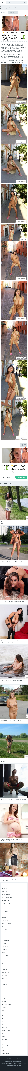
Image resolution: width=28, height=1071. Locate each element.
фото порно (24, 1063)
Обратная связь (10, 1058)
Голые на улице (13, 12)
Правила (18, 1058)
